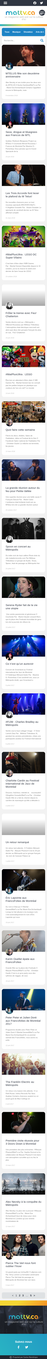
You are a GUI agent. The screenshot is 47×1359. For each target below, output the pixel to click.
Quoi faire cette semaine (20, 429)
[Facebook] (35, 3)
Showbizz (28, 32)
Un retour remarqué (17, 842)
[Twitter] (41, 3)
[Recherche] (42, 40)
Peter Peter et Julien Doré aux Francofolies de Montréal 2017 (23, 1020)
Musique (16, 32)
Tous (7, 32)
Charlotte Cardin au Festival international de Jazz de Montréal (22, 783)
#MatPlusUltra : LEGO (19, 374)
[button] (5, 3)
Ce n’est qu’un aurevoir (19, 663)
